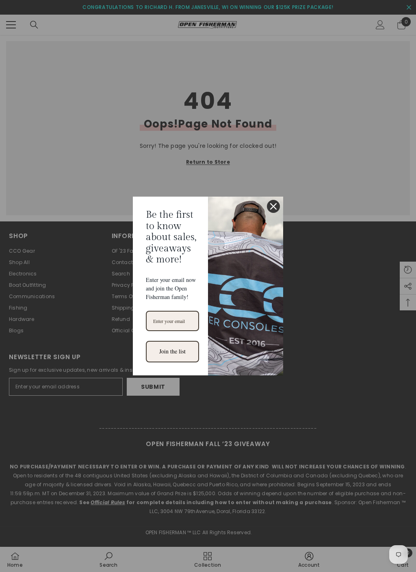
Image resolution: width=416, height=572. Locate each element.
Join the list (172, 351)
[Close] (273, 206)
